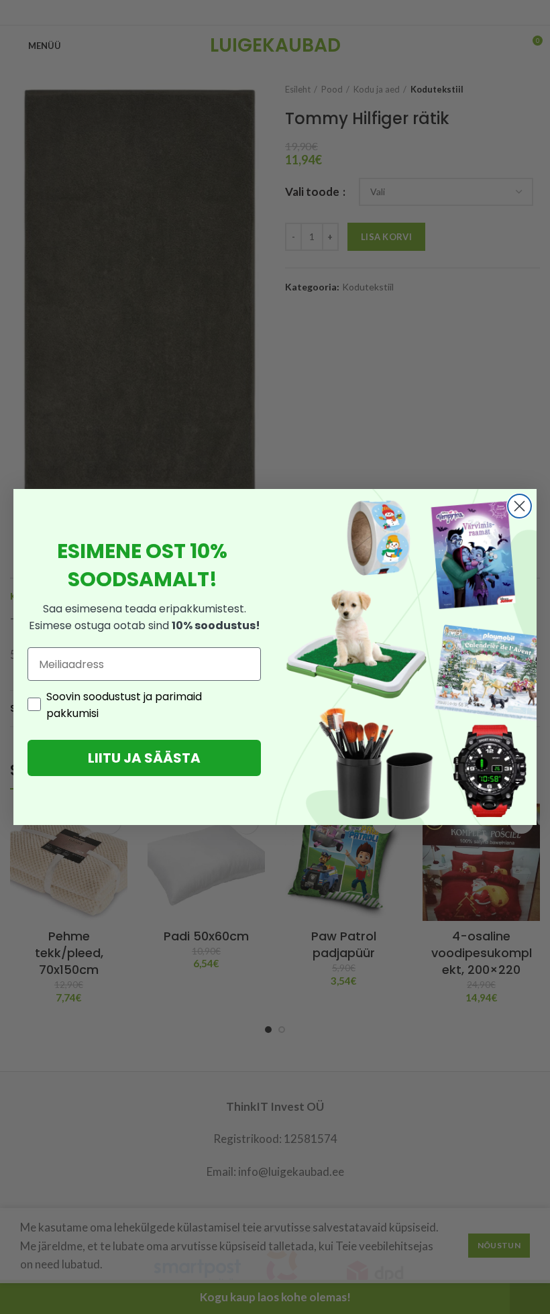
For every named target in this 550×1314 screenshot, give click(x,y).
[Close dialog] (519, 506)
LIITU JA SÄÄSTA (144, 758)
